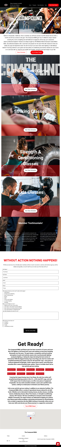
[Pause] (20, 32)
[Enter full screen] (41, 32)
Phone (4, 285)
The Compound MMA (31, 432)
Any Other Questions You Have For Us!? (10, 311)
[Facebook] (9, 440)
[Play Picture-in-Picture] (39, 32)
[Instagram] (7, 440)
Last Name (5, 274)
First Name (5, 269)
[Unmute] (22, 32)
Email (4, 280)
